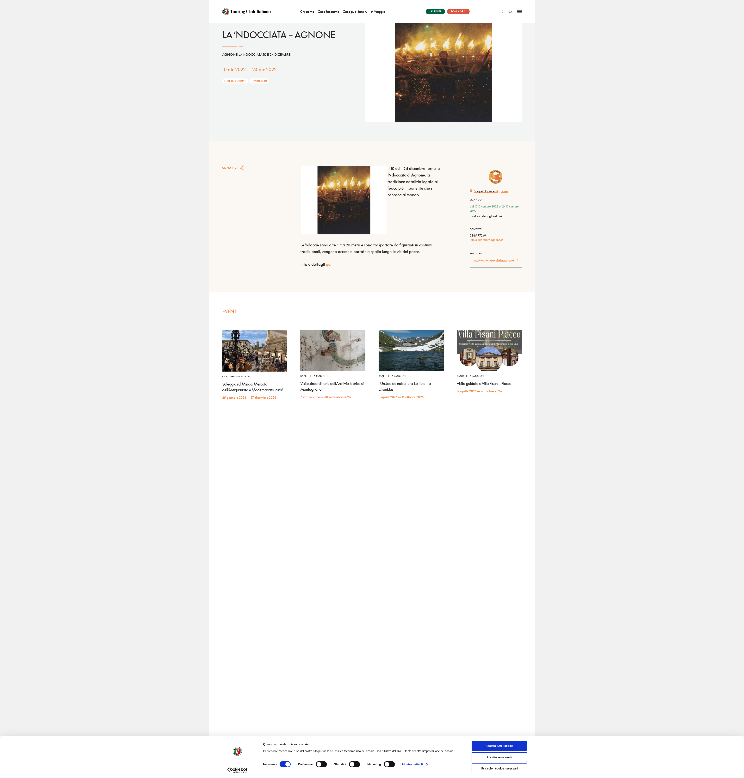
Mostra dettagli (412, 764)
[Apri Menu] (519, 11)
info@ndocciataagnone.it (486, 239)
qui (329, 264)
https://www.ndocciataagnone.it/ (494, 260)
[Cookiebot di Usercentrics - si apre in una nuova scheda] (237, 770)
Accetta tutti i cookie (499, 745)
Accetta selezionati (499, 757)
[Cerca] (510, 11)
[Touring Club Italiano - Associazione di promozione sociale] (246, 11)
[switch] (321, 764)
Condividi (229, 167)
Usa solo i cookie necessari (499, 768)
